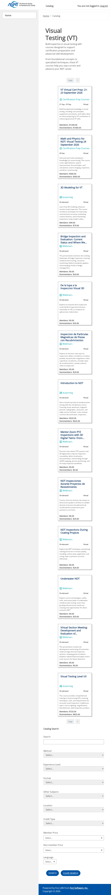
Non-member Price (53, 845)
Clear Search (70, 873)
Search (46, 736)
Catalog (49, 5)
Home (46, 15)
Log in (104, 5)
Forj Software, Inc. (79, 887)
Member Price (50, 832)
